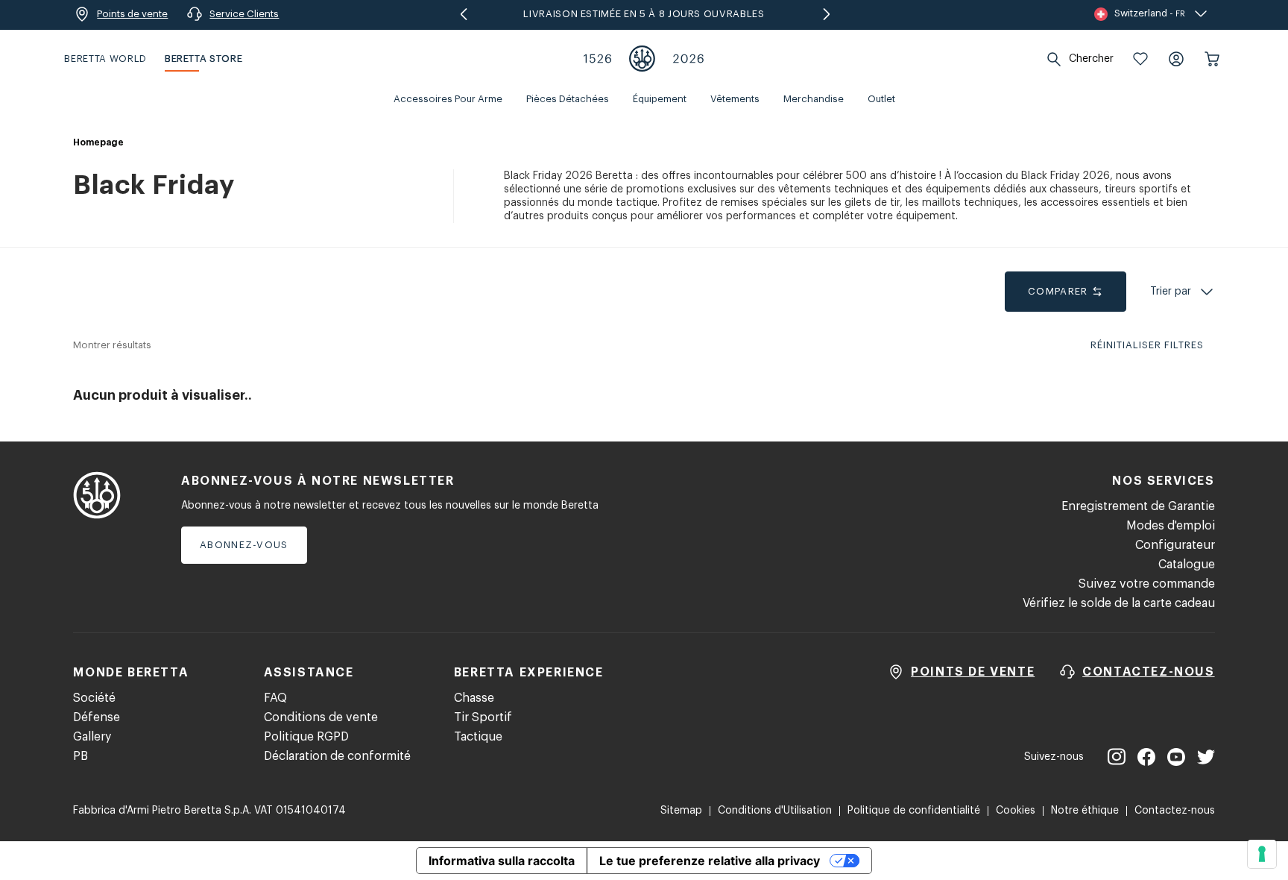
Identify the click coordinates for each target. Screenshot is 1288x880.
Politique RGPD (306, 737)
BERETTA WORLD (105, 58)
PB (80, 756)
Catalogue (1186, 565)
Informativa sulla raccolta (502, 860)
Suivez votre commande (1147, 584)
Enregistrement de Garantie (1138, 506)
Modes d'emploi (1170, 526)
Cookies (1015, 810)
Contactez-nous (1174, 810)
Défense (96, 717)
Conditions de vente (321, 717)
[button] (1140, 59)
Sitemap (681, 810)
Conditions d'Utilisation (775, 810)
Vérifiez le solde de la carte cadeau (1119, 603)
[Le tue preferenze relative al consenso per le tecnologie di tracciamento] (1262, 854)
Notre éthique (1085, 810)
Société (94, 698)
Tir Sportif (483, 717)
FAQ (275, 698)
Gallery (92, 737)
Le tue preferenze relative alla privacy (709, 860)
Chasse (474, 698)
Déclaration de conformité (337, 756)
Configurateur (1175, 545)
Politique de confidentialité (913, 810)
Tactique (478, 737)
